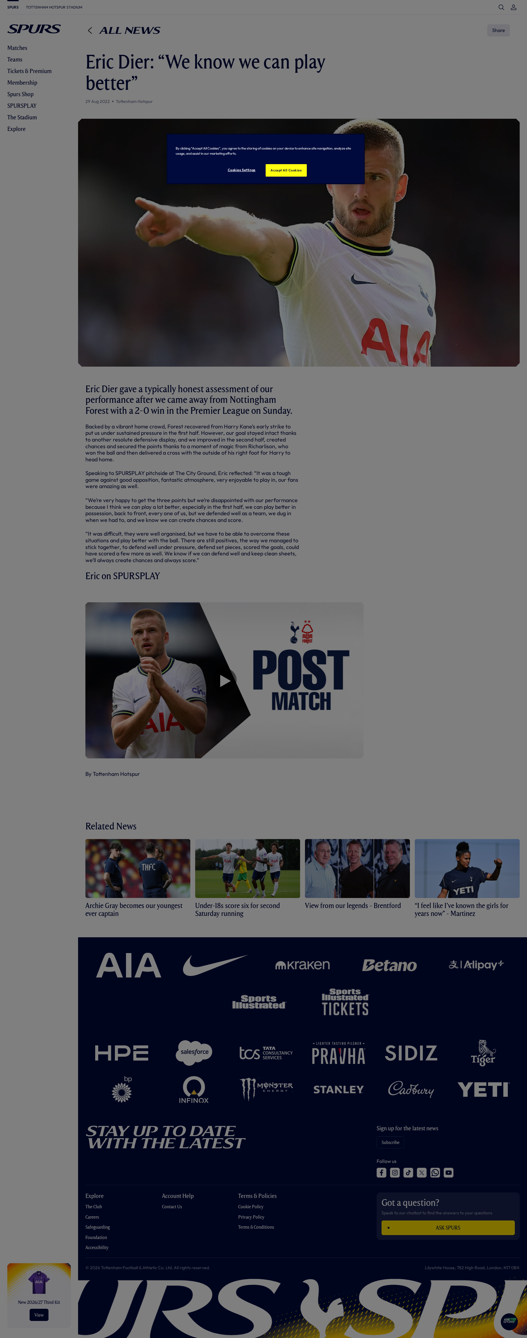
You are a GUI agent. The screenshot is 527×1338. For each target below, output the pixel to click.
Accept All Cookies (286, 170)
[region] (266, 159)
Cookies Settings (242, 170)
